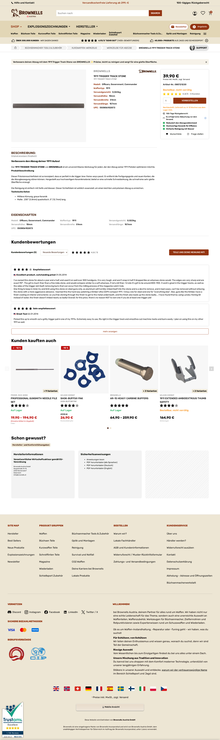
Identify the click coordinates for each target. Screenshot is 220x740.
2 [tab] (111, 429)
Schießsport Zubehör (115, 34)
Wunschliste (204, 13)
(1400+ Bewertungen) (118, 40)
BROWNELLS (102, 71)
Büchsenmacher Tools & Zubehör (148, 33)
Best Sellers (14, 540)
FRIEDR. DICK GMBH (19, 395)
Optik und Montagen (176, 33)
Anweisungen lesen (95, 459)
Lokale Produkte (81, 575)
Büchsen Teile (28, 33)
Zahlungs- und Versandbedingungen (134, 561)
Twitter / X (92, 612)
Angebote (202, 26)
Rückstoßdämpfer (66, 421)
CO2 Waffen (78, 561)
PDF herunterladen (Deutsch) (100, 465)
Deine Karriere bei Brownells (87, 568)
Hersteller (85, 26)
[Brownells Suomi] (132, 688)
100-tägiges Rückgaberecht (193, 2)
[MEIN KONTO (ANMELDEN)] (195, 13)
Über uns (172, 533)
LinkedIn (73, 612)
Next (211, 368)
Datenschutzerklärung (179, 561)
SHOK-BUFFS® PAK (71, 398)
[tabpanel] (35, 385)
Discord (16, 612)
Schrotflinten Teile (68, 33)
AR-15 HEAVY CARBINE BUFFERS (129, 398)
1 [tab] (108, 429)
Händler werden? (176, 540)
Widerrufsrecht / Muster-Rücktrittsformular (138, 554)
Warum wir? (120, 533)
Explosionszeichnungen (47, 26)
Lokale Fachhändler (125, 540)
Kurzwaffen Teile (47, 33)
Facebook (54, 612)
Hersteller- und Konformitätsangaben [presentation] (30, 445)
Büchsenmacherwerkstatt (181, 582)
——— (205, 33)
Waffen (14, 33)
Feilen (13, 423)
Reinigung (195, 33)
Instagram (35, 612)
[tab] (31, 445)
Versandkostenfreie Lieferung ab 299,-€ (105, 2)
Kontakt (171, 554)
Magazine (85, 33)
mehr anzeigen (110, 331)
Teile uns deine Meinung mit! (189, 252)
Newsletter (14, 561)
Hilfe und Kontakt (24, 2)
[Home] (14, 48)
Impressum (173, 568)
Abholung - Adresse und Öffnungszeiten (189, 575)
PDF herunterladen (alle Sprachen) (102, 462)
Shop (15, 26)
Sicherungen (164, 421)
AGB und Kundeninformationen (131, 547)
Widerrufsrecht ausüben (180, 547)
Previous (7, 368)
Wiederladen (99, 33)
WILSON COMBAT (67, 395)
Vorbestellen (190, 100)
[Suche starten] (155, 13)
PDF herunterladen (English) (99, 468)
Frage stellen (197, 134)
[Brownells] (148, 71)
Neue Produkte (16, 547)
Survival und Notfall (83, 554)
